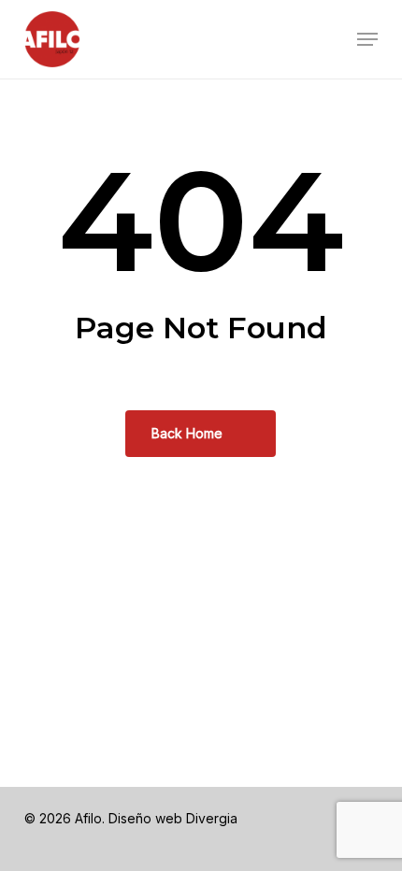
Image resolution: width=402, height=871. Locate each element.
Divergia (211, 818)
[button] (367, 39)
